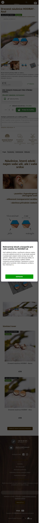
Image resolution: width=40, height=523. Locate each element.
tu (13, 265)
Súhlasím (19, 277)
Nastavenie (19, 271)
